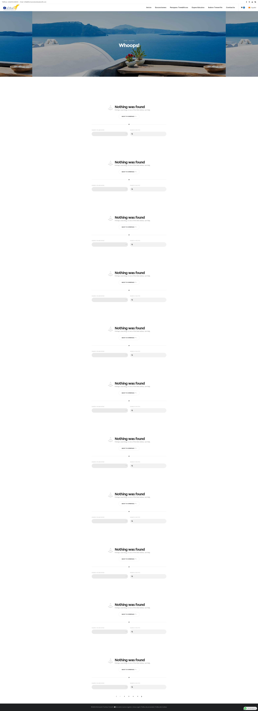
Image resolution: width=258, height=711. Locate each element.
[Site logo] (11, 7)
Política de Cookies (161, 707)
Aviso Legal (136, 707)
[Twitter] (249, 2)
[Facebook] (246, 2)
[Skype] (255, 2)
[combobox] (110, 134)
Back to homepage (128, 116)
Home (125, 41)
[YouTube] (252, 2)
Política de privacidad (147, 707)
